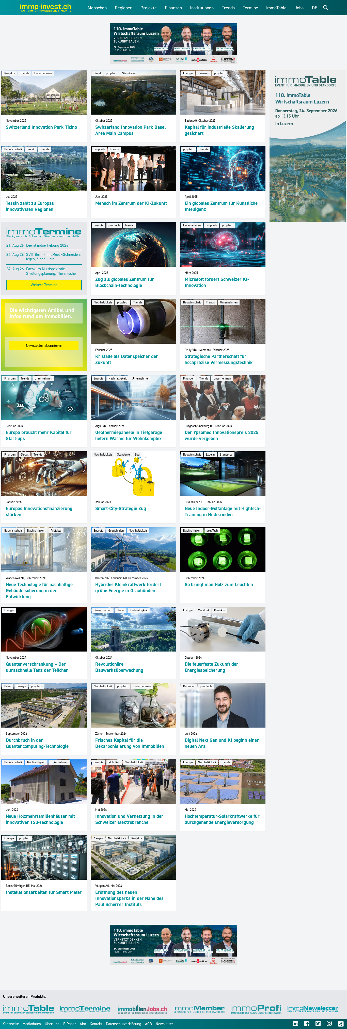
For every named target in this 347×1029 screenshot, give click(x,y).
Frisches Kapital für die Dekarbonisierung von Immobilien (129, 743)
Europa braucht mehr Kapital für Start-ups (39, 435)
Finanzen (173, 8)
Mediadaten (32, 1023)
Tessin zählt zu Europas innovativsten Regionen (30, 206)
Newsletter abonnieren (44, 345)
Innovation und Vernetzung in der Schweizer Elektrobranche (129, 819)
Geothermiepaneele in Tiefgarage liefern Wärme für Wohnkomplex (128, 435)
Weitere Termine (44, 284)
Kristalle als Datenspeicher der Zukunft (126, 359)
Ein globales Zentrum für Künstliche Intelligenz (221, 206)
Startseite (11, 1023)
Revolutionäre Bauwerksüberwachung (119, 667)
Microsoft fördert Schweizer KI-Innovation (217, 282)
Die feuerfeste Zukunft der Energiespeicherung (211, 667)
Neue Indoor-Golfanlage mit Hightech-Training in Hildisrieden (223, 511)
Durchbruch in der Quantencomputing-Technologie (37, 743)
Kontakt (96, 1023)
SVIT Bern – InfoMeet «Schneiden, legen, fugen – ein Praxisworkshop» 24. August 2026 (54, 257)
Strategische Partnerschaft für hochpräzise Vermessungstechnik (219, 359)
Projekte (148, 8)
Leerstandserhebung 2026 (47, 245)
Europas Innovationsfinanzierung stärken (39, 511)
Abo (83, 1023)
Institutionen (202, 8)
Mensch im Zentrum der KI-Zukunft (131, 203)
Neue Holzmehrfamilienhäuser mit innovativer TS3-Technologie (40, 819)
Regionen (123, 8)
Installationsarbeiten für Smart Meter (44, 892)
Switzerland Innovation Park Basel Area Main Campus (130, 130)
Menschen (97, 8)
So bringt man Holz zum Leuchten (219, 584)
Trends (228, 8)
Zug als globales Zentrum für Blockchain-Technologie (124, 282)
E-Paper (69, 1023)
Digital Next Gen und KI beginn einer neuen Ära (222, 743)
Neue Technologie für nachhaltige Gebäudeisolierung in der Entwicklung (39, 590)
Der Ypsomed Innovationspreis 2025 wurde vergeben (221, 435)
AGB (148, 1023)
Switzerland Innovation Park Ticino (41, 127)
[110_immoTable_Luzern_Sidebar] (308, 146)
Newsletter (164, 1023)
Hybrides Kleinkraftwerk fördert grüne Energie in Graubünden (128, 587)
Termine (250, 8)
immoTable (276, 8)
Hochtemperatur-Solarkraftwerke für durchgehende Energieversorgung (222, 819)
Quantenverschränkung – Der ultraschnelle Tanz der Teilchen (37, 667)
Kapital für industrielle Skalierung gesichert (219, 130)
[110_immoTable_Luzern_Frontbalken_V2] (173, 43)
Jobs (299, 8)
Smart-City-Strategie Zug (120, 508)
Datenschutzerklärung (123, 1023)
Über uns (52, 1023)
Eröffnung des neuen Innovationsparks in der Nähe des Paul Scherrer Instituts (129, 898)
